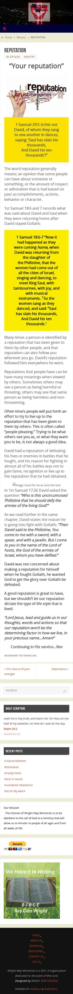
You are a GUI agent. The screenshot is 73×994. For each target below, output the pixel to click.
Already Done (12, 773)
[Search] (64, 691)
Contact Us (36, 956)
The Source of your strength (17, 671)
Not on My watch (14, 791)
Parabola (35, 989)
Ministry (21, 37)
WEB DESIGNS (49, 981)
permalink (29, 655)
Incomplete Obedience (18, 785)
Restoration (11, 767)
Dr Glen (15, 56)
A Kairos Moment (15, 761)
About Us (36, 940)
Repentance (60, 669)
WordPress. (51, 989)
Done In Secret (13, 779)
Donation (36, 946)
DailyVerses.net (12, 734)
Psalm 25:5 (10, 729)
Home (8, 37)
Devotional (35, 951)
